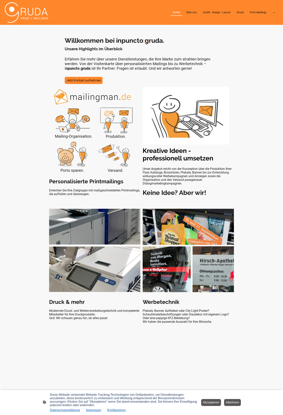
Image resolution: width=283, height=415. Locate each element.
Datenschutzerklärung (65, 410)
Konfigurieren (116, 410)
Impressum (93, 410)
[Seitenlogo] (26, 12)
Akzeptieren (211, 402)
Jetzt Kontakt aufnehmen (83, 80)
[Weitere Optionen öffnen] (274, 12)
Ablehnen (232, 402)
